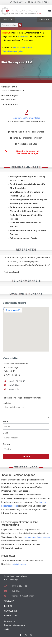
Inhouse (8, 606)
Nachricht (7, 403)
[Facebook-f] (21, 635)
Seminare (9, 601)
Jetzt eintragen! (19, 564)
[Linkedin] (31, 635)
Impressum (9, 621)
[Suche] (20, 25)
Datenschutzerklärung (14, 625)
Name (5, 421)
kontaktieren (23, 36)
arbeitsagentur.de (36, 537)
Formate (43, 20)
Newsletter (10, 611)
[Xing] (26, 635)
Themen (6, 20)
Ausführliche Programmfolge (26, 118)
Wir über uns (11, 615)
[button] (49, 11)
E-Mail (5, 433)
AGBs (6, 629)
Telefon (6, 444)
